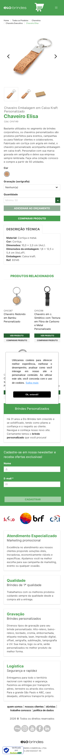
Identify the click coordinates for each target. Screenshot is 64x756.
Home (6, 20)
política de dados (43, 710)
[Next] (55, 56)
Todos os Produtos (20, 20)
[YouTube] (32, 728)
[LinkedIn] (47, 728)
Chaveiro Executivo (14, 23)
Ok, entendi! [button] (32, 394)
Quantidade (11, 194)
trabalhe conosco (20, 710)
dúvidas (50, 706)
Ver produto (16, 335)
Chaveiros (36, 20)
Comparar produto (32, 218)
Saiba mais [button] (32, 383)
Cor (6, 167)
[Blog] (17, 728)
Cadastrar (33, 499)
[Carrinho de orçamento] (39, 8)
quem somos (15, 706)
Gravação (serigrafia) (17, 181)
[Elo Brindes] (15, 7)
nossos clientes (34, 706)
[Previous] (8, 56)
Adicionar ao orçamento (32, 208)
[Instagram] (24, 728)
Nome (7, 463)
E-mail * (9, 478)
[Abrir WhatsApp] (56, 748)
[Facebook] (39, 728)
